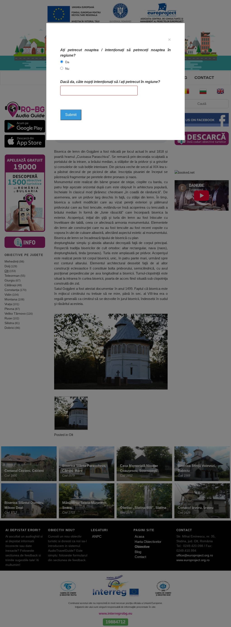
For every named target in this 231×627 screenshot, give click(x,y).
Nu (67, 68)
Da (67, 62)
